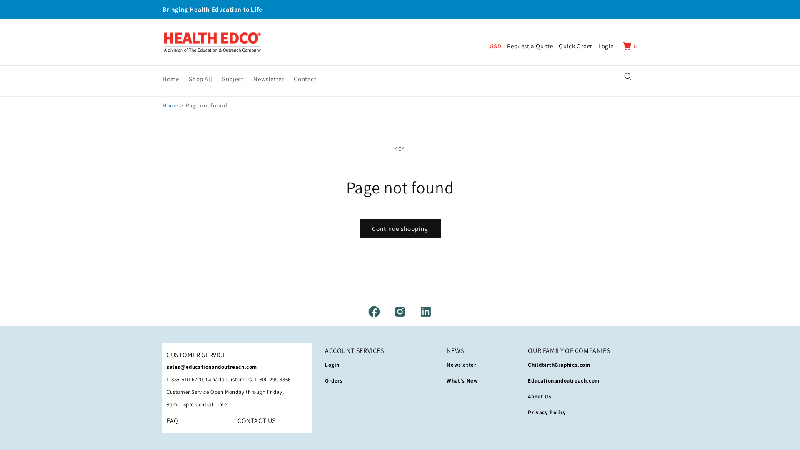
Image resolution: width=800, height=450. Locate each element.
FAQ (173, 420)
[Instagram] (400, 311)
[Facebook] (374, 311)
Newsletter (461, 364)
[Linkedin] (425, 311)
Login (332, 364)
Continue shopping (400, 228)
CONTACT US (257, 420)
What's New (462, 380)
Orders (334, 380)
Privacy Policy (547, 412)
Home (170, 105)
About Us (539, 396)
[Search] (628, 77)
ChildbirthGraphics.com (559, 364)
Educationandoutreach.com (563, 380)
